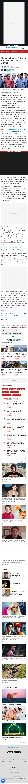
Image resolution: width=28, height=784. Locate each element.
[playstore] (17, 753)
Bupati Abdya (13, 389)
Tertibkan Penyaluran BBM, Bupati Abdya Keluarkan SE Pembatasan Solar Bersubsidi (16, 452)
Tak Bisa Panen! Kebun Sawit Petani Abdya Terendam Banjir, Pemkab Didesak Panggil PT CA (20, 372)
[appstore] (10, 753)
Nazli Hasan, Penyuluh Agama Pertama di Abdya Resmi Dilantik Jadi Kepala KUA (16, 419)
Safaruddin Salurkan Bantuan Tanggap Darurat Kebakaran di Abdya (13, 248)
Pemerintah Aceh (14, 392)
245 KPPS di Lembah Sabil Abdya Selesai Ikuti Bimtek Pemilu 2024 (14, 314)
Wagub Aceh (5, 392)
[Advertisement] (14, 23)
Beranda (3, 55)
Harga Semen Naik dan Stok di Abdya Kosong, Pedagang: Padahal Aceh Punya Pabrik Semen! (16, 403)
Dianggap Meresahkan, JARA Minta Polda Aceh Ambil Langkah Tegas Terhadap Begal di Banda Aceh (13, 131)
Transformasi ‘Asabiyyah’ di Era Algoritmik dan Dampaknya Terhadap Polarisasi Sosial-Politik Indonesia (18, 594)
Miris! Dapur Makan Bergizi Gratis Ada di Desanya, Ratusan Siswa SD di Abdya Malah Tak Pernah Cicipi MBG (16, 412)
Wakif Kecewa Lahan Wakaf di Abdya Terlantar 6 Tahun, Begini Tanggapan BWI (15, 444)
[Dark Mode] (23, 48)
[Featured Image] (14, 81)
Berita (8, 55)
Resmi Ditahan (17, 333)
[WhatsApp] (7, 70)
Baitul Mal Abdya (6, 394)
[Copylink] (13, 70)
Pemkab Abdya (21, 389)
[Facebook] (2, 70)
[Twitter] (5, 70)
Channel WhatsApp (20, 327)
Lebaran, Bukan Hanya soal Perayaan (12, 721)
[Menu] (2, 48)
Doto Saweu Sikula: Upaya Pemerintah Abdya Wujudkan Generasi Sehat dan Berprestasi (17, 576)
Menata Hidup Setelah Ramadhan (11, 704)
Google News (23, 325)
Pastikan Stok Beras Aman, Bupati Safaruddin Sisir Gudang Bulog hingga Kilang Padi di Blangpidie (16, 428)
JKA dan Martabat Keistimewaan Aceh (15, 584)
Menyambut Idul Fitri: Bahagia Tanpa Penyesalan (12, 738)
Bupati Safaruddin (16, 394)
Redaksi (6, 66)
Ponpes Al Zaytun (6, 333)
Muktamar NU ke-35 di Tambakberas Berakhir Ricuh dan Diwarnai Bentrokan (7, 372)
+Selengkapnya (23, 458)
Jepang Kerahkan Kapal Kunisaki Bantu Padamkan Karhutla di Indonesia (20, 356)
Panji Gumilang (13, 330)
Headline (4, 330)
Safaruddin (5, 389)
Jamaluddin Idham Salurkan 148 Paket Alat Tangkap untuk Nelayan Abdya (16, 436)
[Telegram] (10, 70)
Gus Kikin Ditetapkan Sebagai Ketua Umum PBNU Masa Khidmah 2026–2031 (7, 356)
